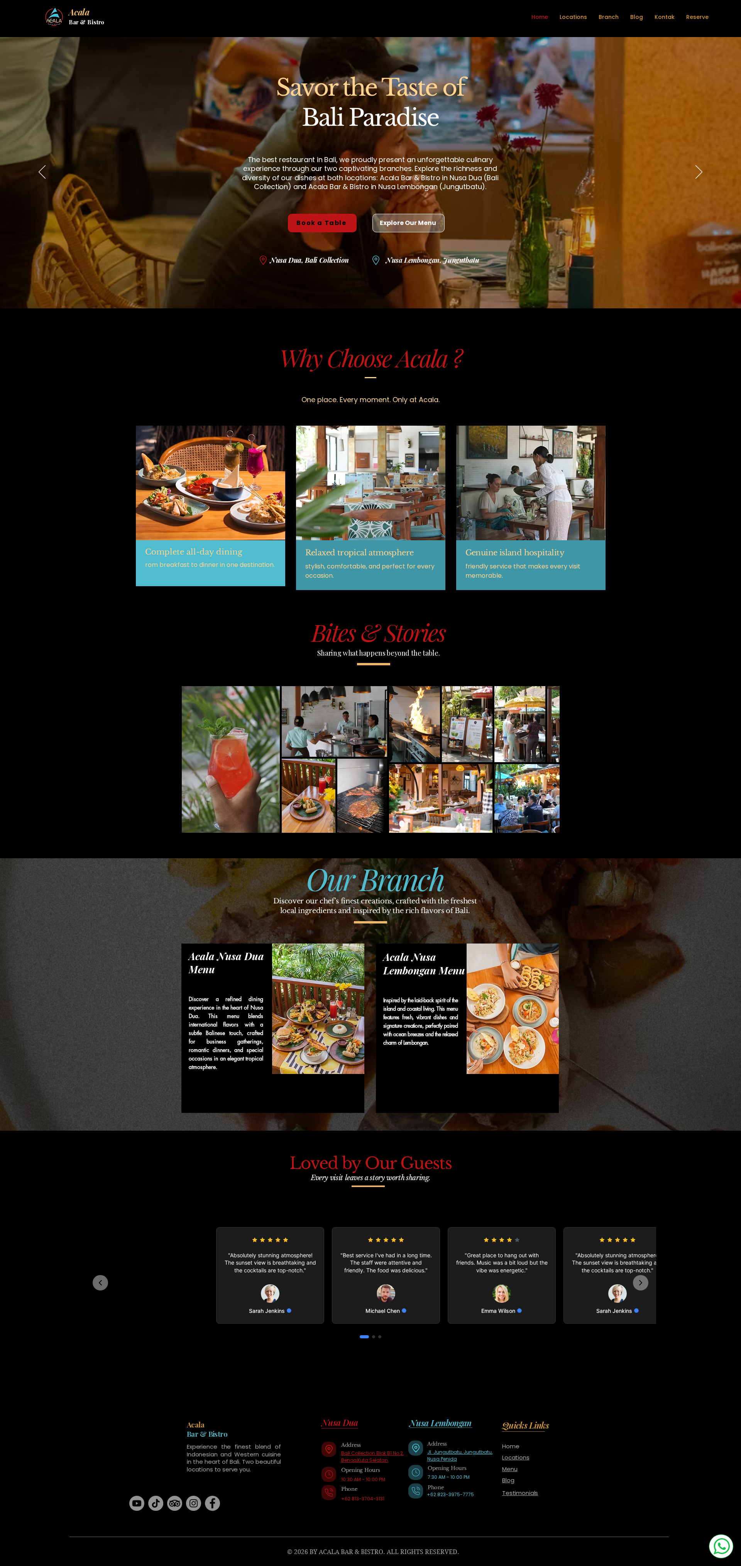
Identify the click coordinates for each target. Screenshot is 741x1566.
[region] (272, 1028)
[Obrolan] (721, 1546)
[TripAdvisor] (174, 1503)
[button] (608, 17)
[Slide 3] (381, 289)
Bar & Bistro (86, 22)
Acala (195, 1424)
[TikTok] (155, 1503)
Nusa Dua (339, 1422)
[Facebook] (212, 1503)
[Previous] (42, 172)
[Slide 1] (360, 289)
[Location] (328, 1449)
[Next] (698, 172)
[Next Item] (543, 759)
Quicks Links (525, 1425)
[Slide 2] (367, 289)
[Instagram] (193, 1503)
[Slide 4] (374, 289)
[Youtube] (136, 1503)
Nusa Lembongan (440, 1423)
